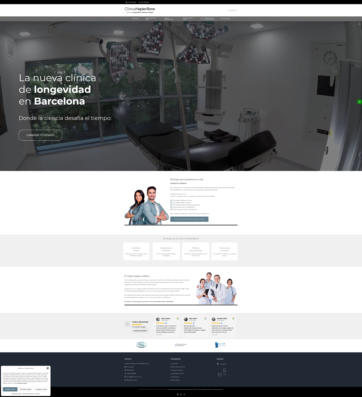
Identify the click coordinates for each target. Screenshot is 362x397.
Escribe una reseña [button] (140, 331)
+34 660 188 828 (131, 373)
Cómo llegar (130, 367)
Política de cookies (192, 389)
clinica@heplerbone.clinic (133, 377)
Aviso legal (37, 393)
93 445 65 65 (130, 370)
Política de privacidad (27, 393)
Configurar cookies (41, 389)
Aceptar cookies (10, 389)
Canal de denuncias (217, 389)
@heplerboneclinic (131, 380)
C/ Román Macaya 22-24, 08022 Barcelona (136, 363)
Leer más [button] (159, 335)
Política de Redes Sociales (205, 389)
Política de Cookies (16, 393)
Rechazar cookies (25, 389)
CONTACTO (232, 10)
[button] (48, 368)
